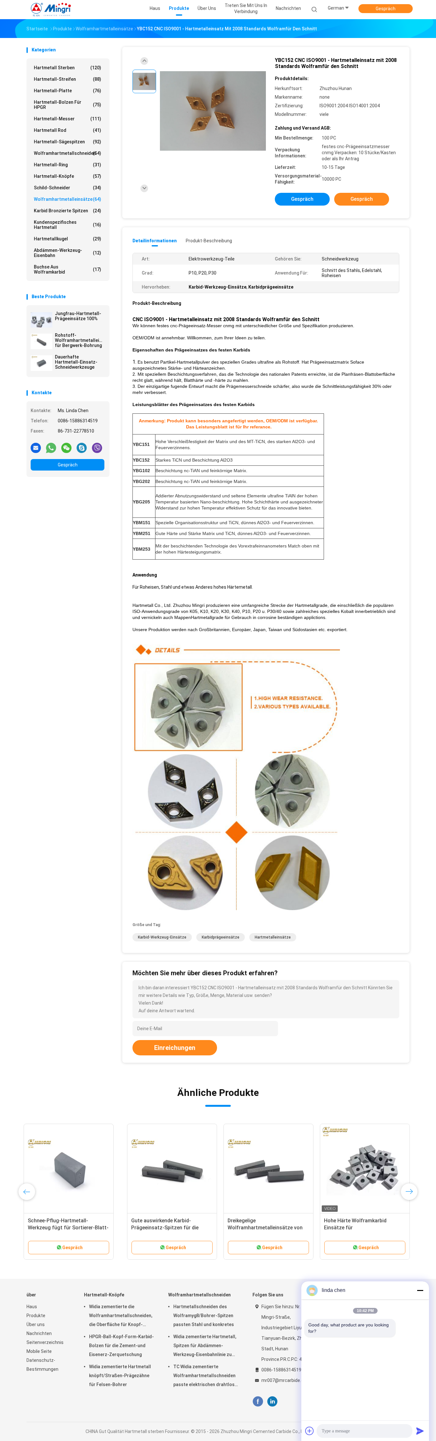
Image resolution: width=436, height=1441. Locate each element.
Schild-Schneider (67, 187)
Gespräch (385, 8)
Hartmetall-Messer (67, 118)
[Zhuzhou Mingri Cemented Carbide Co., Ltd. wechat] (66, 447)
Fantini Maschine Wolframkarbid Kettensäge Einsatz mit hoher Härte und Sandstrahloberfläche (358, 1228)
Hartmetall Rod (67, 130)
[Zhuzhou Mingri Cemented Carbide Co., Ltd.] (51, 9)
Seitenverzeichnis (45, 1342)
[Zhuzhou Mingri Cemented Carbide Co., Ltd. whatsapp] (51, 447)
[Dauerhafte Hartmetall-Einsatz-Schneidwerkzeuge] (41, 363)
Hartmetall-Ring (67, 164)
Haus (31, 1306)
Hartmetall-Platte (67, 90)
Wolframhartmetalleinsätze (67, 199)
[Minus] (420, 1290)
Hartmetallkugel (67, 238)
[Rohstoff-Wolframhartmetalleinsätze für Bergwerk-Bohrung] (41, 341)
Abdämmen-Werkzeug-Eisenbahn (67, 253)
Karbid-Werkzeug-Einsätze (162, 937)
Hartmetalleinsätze (273, 937)
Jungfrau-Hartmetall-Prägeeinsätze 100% (78, 316)
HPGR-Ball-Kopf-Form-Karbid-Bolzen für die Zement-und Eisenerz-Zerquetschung (121, 1345)
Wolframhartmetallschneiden (67, 153)
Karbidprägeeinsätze (220, 937)
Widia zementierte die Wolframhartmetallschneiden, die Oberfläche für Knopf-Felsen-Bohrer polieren (120, 1316)
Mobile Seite (39, 1351)
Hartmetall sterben (67, 67)
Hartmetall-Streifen (67, 79)
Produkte (35, 1315)
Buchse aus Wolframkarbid (67, 269)
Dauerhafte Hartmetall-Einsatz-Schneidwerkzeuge (76, 362)
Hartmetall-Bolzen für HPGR (67, 105)
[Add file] (309, 1431)
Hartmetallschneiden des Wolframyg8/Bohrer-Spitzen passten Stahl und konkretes (203, 1315)
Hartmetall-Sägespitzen (67, 141)
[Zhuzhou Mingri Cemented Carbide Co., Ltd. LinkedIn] (272, 1401)
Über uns (35, 1324)
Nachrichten (39, 1333)
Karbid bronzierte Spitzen (67, 210)
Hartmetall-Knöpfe (67, 176)
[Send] (420, 1431)
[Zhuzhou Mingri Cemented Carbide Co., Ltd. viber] (97, 447)
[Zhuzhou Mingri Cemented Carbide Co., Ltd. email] (36, 447)
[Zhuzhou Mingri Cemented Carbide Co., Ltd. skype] (82, 447)
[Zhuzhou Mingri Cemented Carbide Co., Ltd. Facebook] (257, 1401)
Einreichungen (174, 1048)
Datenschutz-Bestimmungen (42, 1365)
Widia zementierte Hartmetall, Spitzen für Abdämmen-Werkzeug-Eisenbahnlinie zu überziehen (204, 1346)
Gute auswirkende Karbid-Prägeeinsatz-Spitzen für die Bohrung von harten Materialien (68, 1228)
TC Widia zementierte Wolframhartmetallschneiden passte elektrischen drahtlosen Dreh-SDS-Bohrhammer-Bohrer (206, 1376)
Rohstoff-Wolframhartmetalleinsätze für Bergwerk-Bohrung (79, 340)
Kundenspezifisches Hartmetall (67, 225)
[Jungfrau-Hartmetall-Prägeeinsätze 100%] (41, 319)
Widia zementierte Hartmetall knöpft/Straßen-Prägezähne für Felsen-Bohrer (120, 1375)
